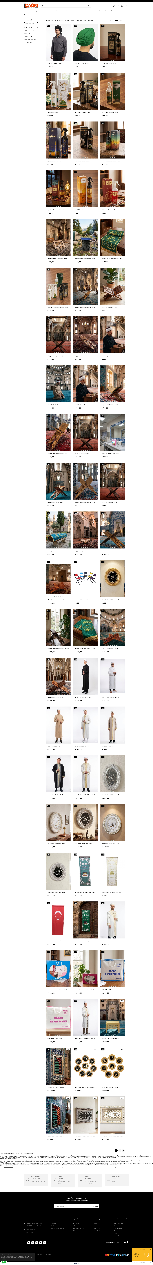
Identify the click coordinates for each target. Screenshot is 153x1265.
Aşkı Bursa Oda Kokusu (54, 161)
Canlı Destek (75, 1223)
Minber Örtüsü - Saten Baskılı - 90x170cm (112, 258)
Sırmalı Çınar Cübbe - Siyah (55, 795)
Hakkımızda (54, 1223)
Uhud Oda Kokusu (80, 210)
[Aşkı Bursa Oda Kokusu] (58, 140)
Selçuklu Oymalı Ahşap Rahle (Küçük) (58, 453)
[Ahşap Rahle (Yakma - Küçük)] (112, 383)
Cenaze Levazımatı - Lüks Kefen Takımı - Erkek (58, 990)
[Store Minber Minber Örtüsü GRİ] (112, 871)
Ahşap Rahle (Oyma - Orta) (109, 502)
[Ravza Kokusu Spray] (58, 91)
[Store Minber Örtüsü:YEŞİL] (85, 920)
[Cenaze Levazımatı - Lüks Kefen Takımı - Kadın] (85, 968)
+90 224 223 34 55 (30, 1229)
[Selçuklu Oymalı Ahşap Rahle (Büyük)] (112, 530)
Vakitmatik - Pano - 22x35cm (55, 1087)
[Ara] (89, 5)
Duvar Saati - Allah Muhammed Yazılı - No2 (112, 1136)
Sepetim (96, 1225)
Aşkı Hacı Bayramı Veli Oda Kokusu (57, 210)
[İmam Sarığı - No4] (85, 383)
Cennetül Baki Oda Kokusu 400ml (111, 161)
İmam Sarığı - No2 (52, 404)
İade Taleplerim (98, 1228)
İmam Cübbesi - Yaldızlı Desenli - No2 (85, 795)
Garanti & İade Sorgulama (78, 1228)
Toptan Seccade (118, 1223)
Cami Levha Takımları (30, 39)
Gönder (95, 1206)
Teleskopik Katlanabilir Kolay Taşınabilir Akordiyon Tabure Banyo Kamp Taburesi (85, 258)
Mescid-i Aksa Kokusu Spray (110, 112)
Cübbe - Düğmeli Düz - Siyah (83, 697)
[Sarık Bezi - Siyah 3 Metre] (58, 42)
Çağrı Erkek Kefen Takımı (109, 990)
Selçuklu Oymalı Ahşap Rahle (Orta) (85, 502)
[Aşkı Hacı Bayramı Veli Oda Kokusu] (58, 188)
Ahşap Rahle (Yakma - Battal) (110, 648)
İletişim (53, 1225)
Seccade (116, 1225)
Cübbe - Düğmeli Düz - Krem (55, 746)
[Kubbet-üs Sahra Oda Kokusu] (112, 188)
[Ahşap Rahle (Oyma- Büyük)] (58, 578)
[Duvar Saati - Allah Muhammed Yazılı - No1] (85, 1115)
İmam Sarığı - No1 (107, 356)
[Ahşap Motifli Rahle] (85, 335)
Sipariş (95, 1223)
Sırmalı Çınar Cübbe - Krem (82, 746)
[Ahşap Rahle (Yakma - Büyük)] (85, 530)
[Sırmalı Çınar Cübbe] (112, 725)
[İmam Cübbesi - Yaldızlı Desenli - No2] (85, 773)
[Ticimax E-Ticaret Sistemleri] (76, 1264)
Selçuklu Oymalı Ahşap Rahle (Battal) (58, 648)
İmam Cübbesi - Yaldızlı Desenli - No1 (85, 1038)
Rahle (115, 1233)
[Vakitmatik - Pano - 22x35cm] (58, 1066)
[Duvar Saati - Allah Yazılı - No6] (112, 578)
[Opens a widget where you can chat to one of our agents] (142, 1255)
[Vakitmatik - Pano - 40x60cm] (58, 1115)
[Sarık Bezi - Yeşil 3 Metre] (85, 42)
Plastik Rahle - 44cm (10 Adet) (110, 1038)
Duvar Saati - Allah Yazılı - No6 (110, 600)
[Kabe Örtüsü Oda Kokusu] (112, 42)
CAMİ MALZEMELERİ (29, 30)
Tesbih (115, 1230)
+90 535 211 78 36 (30, 1232)
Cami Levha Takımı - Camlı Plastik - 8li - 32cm (85, 1087)
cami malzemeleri (29, 1155)
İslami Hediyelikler (119, 1228)
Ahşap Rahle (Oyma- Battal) (55, 697)
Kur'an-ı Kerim (117, 1235)
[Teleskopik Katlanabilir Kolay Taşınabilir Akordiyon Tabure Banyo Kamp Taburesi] (85, 237)
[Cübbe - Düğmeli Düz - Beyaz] (112, 676)
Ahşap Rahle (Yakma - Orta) (55, 502)
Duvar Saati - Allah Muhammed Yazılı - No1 (85, 1136)
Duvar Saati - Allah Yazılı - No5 (83, 843)
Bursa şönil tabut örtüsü (54, 551)
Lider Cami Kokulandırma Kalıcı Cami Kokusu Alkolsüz (112, 453)
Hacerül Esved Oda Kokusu (82, 161)
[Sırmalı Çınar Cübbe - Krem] (85, 725)
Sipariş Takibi (97, 1230)
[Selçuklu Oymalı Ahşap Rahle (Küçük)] (58, 432)
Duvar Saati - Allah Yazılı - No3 (110, 795)
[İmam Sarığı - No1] (112, 335)
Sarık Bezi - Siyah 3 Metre (54, 63)
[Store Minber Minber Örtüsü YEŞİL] (85, 871)
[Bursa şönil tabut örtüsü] (58, 530)
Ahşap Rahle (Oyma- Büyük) (55, 600)
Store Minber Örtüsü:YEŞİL (82, 941)
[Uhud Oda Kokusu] (85, 188)
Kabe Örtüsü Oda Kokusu (109, 63)
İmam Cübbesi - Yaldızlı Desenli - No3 (112, 941)
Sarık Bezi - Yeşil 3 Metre (82, 63)
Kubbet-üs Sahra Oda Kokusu (110, 210)
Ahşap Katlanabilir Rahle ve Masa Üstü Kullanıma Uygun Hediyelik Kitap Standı (58, 258)
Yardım (74, 1225)
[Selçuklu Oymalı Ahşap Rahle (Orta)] (85, 481)
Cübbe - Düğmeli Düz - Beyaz (110, 697)
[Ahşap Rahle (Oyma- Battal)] (58, 676)
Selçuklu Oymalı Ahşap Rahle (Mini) (85, 307)
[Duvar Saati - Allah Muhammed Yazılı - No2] (112, 1115)
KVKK (73, 1230)
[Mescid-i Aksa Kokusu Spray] (112, 91)
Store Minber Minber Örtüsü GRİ (111, 892)
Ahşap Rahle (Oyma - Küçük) (83, 453)
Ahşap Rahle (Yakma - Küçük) (110, 404)
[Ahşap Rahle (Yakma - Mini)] (112, 286)
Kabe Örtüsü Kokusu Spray (82, 112)
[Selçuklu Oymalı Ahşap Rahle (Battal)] (58, 627)
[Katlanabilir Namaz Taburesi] (85, 578)
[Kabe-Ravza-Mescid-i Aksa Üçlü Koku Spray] (58, 286)
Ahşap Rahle (27, 33)
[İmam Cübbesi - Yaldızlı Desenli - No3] (112, 920)
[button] (111, 60)
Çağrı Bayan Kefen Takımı (54, 1038)
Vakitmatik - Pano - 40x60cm (55, 1136)
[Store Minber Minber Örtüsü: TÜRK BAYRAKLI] (58, 920)
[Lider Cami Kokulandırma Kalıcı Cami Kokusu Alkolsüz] (112, 432)
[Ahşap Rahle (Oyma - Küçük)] (85, 432)
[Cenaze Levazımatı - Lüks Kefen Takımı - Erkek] (58, 968)
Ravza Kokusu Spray (53, 112)
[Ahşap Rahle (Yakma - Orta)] (58, 481)
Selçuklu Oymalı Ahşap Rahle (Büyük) (112, 551)
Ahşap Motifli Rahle (80, 356)
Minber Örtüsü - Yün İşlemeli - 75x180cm (85, 648)
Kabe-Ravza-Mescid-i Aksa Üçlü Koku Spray (58, 307)
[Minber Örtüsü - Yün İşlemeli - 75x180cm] (85, 627)
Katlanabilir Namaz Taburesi (83, 600)
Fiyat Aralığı (28, 20)
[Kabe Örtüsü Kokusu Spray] (85, 91)
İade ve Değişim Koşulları (57, 1228)
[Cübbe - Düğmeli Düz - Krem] (58, 725)
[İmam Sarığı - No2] (58, 383)
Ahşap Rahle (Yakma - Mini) (109, 307)
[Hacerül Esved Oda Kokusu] (85, 140)
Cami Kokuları (28, 36)
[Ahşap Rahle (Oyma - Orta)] (112, 481)
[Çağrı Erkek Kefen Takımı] (112, 968)
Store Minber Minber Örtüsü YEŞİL (85, 892)
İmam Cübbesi (28, 42)
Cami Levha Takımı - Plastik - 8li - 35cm (112, 1087)
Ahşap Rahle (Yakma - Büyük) (83, 551)
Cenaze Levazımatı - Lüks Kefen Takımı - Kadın (85, 990)
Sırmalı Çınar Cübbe (107, 746)
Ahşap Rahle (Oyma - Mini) (55, 356)
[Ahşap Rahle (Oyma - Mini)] (58, 335)
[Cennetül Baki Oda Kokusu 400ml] (112, 140)
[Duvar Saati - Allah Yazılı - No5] (85, 822)
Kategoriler (28, 27)
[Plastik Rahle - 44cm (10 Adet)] (112, 1017)
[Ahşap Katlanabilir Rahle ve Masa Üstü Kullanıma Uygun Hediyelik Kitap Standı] (58, 237)
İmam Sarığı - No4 (80, 404)
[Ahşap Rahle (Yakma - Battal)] (112, 627)
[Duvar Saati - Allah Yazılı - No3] (112, 773)
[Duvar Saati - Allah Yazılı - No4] (58, 822)
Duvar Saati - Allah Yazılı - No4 (56, 843)
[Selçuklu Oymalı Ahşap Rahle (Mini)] (85, 286)
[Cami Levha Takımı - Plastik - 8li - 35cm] (112, 1066)
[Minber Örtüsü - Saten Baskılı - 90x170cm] (112, 237)
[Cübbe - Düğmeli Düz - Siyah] (85, 676)
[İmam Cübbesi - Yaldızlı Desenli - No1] (85, 1017)
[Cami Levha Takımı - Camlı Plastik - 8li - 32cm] (85, 1066)
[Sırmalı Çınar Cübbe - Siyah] (58, 773)
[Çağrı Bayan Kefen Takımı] (58, 1017)
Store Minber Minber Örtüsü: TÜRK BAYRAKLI (58, 941)
